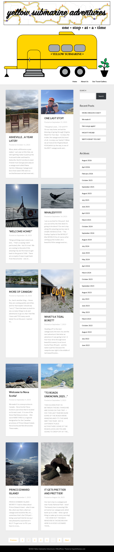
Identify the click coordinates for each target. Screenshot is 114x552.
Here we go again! (88, 126)
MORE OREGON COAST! (91, 113)
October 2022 (87, 325)
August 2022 (87, 332)
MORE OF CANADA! (20, 291)
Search (83, 90)
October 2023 (87, 279)
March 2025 (86, 220)
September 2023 (88, 286)
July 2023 (85, 299)
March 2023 (86, 319)
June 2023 (86, 306)
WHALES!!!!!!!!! (53, 212)
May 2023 (86, 312)
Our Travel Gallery (99, 81)
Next (67, 540)
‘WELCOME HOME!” (20, 231)
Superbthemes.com (78, 549)
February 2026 (87, 174)
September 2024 (88, 233)
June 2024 (86, 253)
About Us (84, 81)
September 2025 (88, 187)
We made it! (86, 119)
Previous (13, 540)
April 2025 (86, 213)
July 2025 (85, 200)
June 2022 (86, 345)
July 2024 (85, 246)
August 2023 (87, 292)
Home (74, 81)
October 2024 (87, 226)
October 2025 (87, 180)
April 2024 (86, 266)
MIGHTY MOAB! (88, 133)
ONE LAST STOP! (54, 118)
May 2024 (86, 259)
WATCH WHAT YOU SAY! (91, 139)
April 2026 (86, 167)
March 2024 (86, 273)
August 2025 (87, 193)
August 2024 (87, 240)
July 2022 (85, 339)
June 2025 (86, 207)
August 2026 (87, 160)
